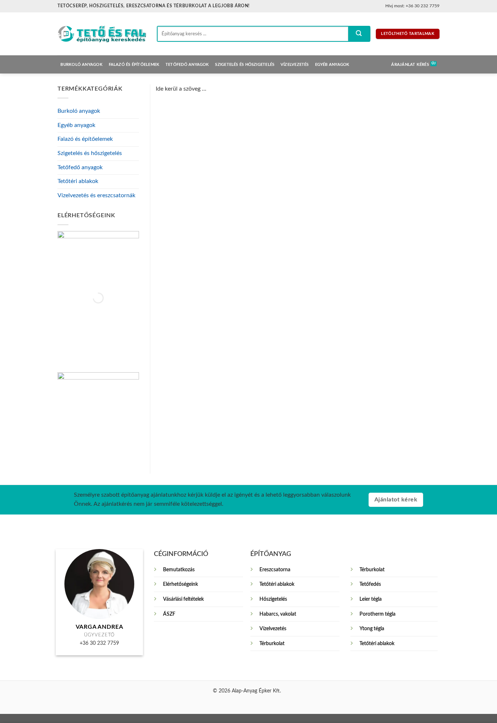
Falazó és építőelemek (134, 65)
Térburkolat (272, 643)
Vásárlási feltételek (183, 599)
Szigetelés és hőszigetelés (244, 65)
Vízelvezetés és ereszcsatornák (96, 195)
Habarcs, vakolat (277, 614)
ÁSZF (169, 614)
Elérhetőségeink (180, 584)
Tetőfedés (370, 584)
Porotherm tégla (377, 614)
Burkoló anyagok (81, 65)
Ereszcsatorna (274, 569)
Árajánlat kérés (410, 65)
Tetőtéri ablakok (77, 181)
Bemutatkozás (179, 569)
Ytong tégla (371, 628)
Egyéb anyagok (332, 65)
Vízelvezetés (295, 65)
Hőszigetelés (273, 599)
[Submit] (358, 34)
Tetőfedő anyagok (187, 65)
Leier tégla (370, 599)
